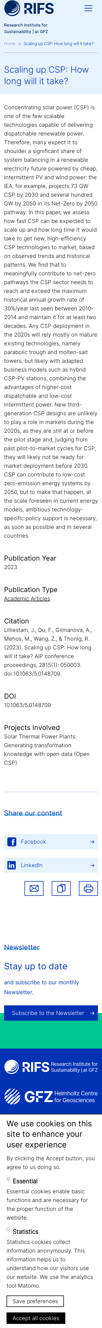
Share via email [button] (34, 888)
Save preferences (35, 1301)
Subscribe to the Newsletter (48, 1013)
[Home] (29, 8)
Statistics (25, 1232)
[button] (61, 888)
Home (10, 43)
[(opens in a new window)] (51, 1096)
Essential (25, 1181)
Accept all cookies (36, 1318)
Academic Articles (27, 598)
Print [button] (88, 888)
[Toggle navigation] (88, 8)
